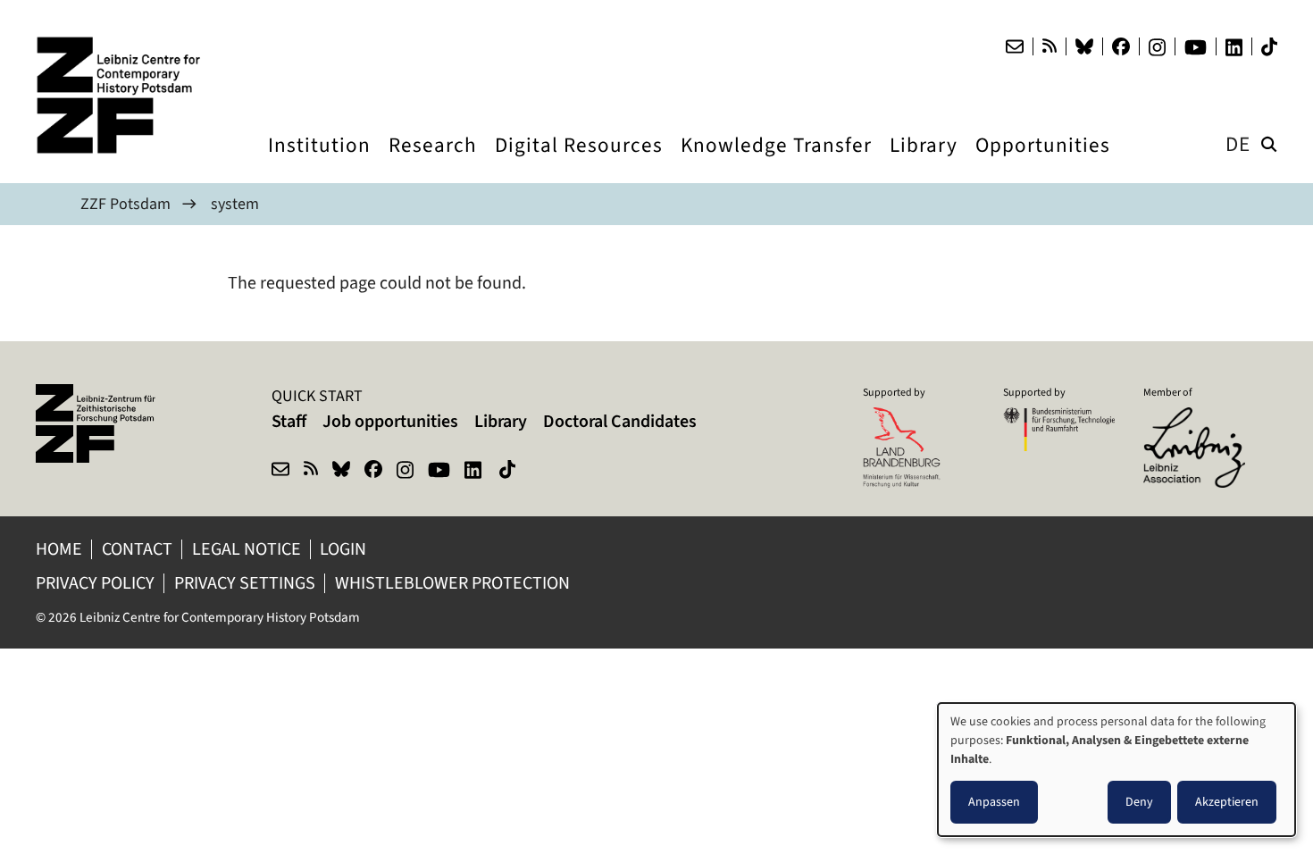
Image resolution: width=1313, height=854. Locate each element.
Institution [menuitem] (319, 161)
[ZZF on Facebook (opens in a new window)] (373, 471)
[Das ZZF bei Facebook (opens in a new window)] (1121, 46)
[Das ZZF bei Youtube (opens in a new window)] (1195, 47)
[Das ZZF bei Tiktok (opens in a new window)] (1269, 47)
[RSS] (1049, 46)
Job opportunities (390, 421)
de (1237, 144)
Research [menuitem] (433, 161)
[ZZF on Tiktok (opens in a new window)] (509, 471)
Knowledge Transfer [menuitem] (776, 161)
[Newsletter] (1015, 46)
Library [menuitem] (924, 161)
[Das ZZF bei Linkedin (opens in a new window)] (1233, 47)
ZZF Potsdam (125, 203)
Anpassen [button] (994, 801)
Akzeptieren (1227, 801)
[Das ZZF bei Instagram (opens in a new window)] (1157, 47)
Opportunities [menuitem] (1042, 161)
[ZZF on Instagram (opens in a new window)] (405, 471)
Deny (1139, 801)
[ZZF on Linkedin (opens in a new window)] (474, 471)
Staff (289, 421)
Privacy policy (95, 583)
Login (345, 549)
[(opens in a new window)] (1199, 419)
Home (59, 549)
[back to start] (125, 95)
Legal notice (246, 549)
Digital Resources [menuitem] (579, 161)
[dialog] (1116, 769)
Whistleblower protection (454, 583)
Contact (137, 549)
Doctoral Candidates (620, 421)
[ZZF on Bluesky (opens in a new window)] (341, 471)
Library (500, 421)
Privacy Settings (244, 583)
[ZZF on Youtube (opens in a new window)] (439, 471)
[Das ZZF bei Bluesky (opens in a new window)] (1084, 46)
